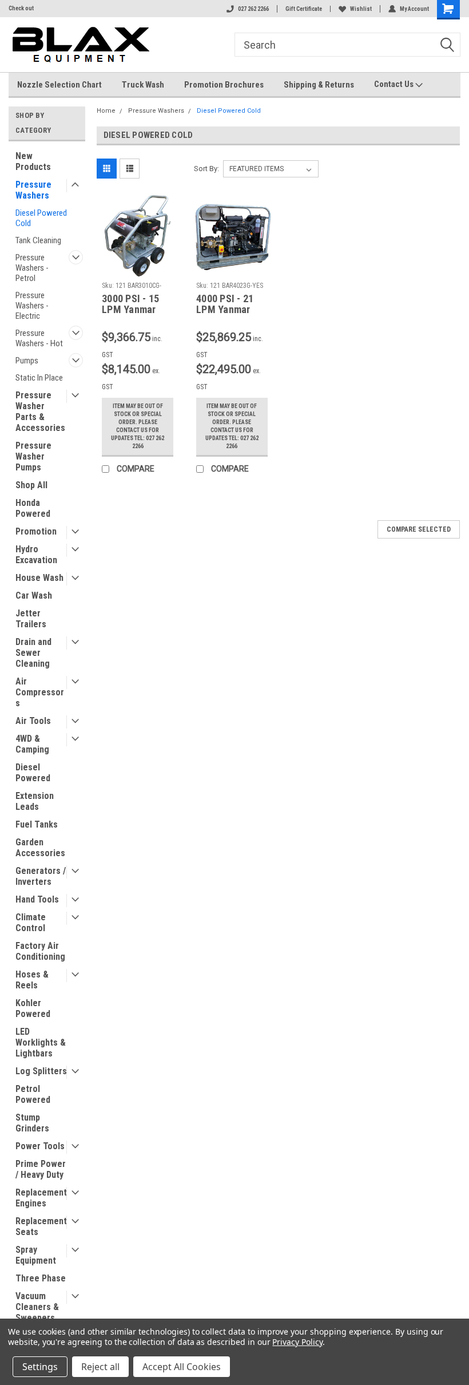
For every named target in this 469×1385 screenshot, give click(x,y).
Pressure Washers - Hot (39, 338)
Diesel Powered (32, 772)
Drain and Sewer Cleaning (33, 652)
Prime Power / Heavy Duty (40, 1169)
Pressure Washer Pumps (33, 456)
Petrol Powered (32, 1094)
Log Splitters (41, 1071)
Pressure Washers (33, 190)
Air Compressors (39, 692)
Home (106, 110)
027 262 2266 (253, 9)
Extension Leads (34, 801)
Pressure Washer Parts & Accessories (40, 411)
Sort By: (206, 168)
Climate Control (30, 922)
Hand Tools (37, 899)
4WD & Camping (32, 744)
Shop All (31, 485)
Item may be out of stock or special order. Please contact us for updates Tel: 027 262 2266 (137, 426)
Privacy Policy (297, 1341)
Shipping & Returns (319, 85)
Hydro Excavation (36, 554)
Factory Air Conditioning (40, 951)
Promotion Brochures (224, 85)
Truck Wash (143, 85)
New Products (33, 161)
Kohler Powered (32, 1008)
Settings (40, 1366)
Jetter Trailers (30, 619)
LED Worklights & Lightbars (40, 1042)
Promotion (36, 531)
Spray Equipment (35, 1255)
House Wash (39, 577)
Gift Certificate (303, 9)
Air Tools (33, 720)
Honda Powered (32, 508)
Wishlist (361, 9)
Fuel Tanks (36, 824)
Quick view (138, 268)
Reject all (100, 1366)
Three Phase (40, 1278)
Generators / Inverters (40, 876)
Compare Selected (419, 529)
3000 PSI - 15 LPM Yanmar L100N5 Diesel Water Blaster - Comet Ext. (135, 304)
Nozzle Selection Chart (59, 85)
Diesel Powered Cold (41, 218)
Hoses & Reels (32, 980)
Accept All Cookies (181, 1366)
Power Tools (40, 1146)
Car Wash (33, 595)
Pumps (26, 360)
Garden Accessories (40, 847)
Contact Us (394, 84)
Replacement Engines (41, 1198)
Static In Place (39, 378)
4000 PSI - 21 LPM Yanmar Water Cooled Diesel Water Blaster (225, 304)
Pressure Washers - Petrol (32, 267)
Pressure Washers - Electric (32, 305)
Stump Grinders (32, 1123)
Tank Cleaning (38, 240)
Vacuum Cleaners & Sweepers (37, 1307)
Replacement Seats (41, 1226)
